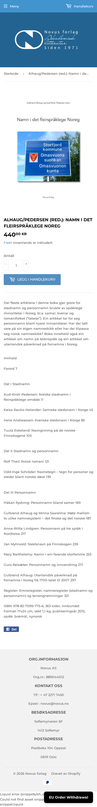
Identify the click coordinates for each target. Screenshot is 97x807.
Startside (11, 73)
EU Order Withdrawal (68, 797)
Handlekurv (83, 6)
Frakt (8, 243)
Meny (14, 6)
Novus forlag (36, 773)
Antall (9, 256)
